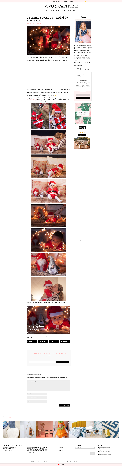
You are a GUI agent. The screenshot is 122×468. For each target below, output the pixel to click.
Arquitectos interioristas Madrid (104, 448)
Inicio (48, 10)
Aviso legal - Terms (57, 461)
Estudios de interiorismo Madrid (104, 447)
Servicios (73, 10)
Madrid (89, 461)
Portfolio (54, 10)
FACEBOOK (65, 1)
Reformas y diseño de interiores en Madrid (106, 452)
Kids (43, 23)
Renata (29, 23)
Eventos (66, 10)
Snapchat (35, 99)
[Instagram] (18, 436)
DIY (40, 23)
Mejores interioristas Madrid (104, 450)
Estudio (60, 10)
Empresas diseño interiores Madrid (105, 454)
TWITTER (71, 1)
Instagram (29, 99)
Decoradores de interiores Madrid (105, 455)
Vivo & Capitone (70, 461)
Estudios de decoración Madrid (104, 451)
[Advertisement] (83, 219)
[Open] (11, 429)
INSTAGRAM (53, 1)
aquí (52, 101)
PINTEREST (59, 1)
